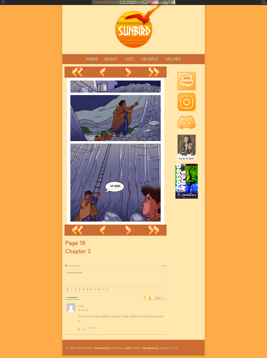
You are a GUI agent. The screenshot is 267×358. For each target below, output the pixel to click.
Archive (149, 59)
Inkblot (136, 348)
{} (103, 289)
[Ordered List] (83, 289)
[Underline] (76, 289)
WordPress (117, 348)
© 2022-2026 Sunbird (79, 348)
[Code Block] (95, 289)
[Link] (99, 289)
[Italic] (72, 289)
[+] (106, 289)
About (111, 59)
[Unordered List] (87, 289)
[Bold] (68, 289)
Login (163, 265)
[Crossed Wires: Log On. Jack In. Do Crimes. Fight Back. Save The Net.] (186, 178)
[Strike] (79, 289)
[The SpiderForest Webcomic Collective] (3, 2)
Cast (129, 59)
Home (91, 59)
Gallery (173, 59)
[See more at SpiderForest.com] (264, 2)
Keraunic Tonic (169, 348)
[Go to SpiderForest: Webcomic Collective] (186, 196)
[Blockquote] (91, 289)
